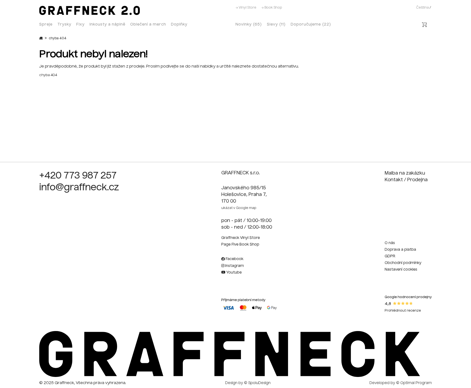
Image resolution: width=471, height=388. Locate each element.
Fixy (80, 24)
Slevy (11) (276, 24)
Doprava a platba (400, 249)
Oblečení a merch (148, 24)
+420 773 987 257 (78, 176)
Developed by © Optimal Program (400, 383)
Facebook (234, 259)
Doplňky (179, 24)
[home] (89, 14)
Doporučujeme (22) (311, 24)
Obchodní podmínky (403, 263)
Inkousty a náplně (107, 24)
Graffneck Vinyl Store (240, 238)
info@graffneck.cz (79, 188)
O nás (390, 243)
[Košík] (424, 25)
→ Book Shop (271, 7)
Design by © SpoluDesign (248, 383)
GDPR (390, 256)
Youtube (233, 272)
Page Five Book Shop (240, 244)
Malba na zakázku (405, 173)
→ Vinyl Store (246, 7)
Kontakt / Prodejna (406, 180)
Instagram (234, 266)
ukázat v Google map (238, 208)
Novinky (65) (249, 24)
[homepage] (229, 376)
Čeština (422, 7)
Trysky (64, 24)
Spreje (45, 24)
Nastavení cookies (401, 269)
